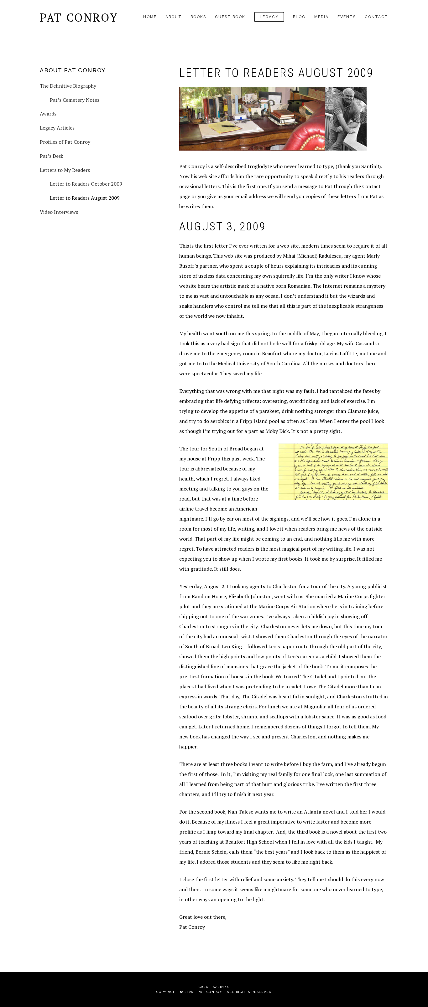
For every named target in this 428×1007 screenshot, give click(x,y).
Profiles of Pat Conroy (65, 141)
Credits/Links (214, 987)
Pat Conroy (79, 17)
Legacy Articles (57, 127)
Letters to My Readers (65, 170)
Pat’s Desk (51, 155)
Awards (48, 113)
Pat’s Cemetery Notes (74, 99)
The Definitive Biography (68, 85)
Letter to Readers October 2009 (86, 183)
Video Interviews (59, 211)
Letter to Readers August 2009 (85, 197)
